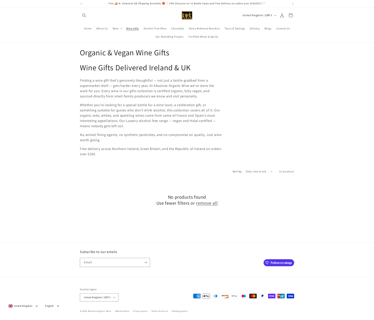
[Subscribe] (145, 262)
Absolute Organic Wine (99, 311)
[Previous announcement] (81, 3)
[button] (84, 15)
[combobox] (20, 306)
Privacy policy (140, 311)
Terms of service (159, 311)
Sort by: (237, 171)
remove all (207, 203)
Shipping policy (180, 311)
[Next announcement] (292, 3)
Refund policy (122, 311)
